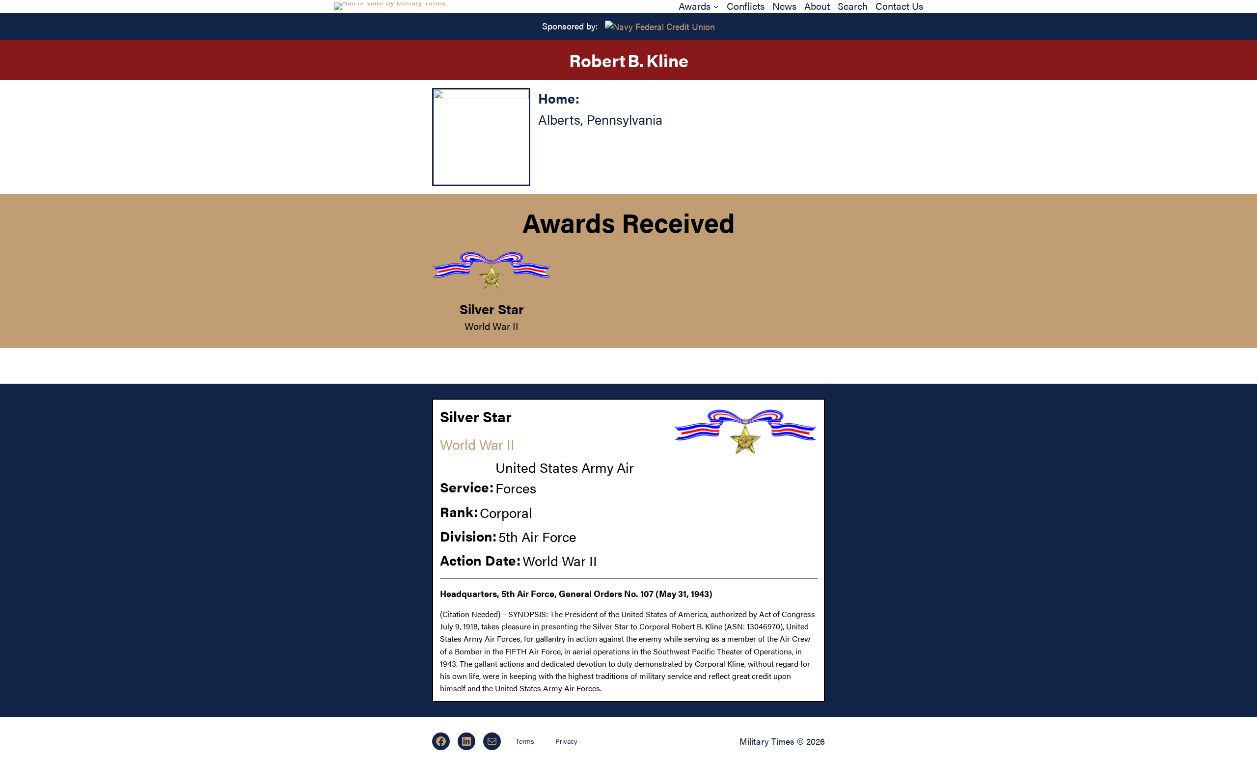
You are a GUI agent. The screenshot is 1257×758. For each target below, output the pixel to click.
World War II (492, 326)
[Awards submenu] (716, 6)
